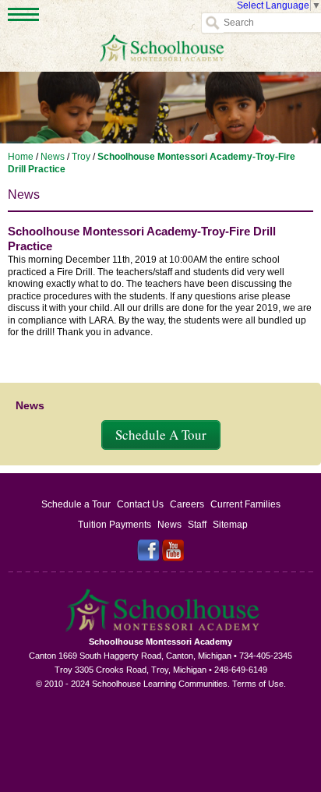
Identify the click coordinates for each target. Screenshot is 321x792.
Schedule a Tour (76, 504)
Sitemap (230, 524)
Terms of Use (258, 683)
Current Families (245, 504)
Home (21, 156)
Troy (81, 156)
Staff (197, 524)
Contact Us (140, 504)
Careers (187, 504)
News (53, 156)
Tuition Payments (114, 524)
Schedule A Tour (160, 435)
